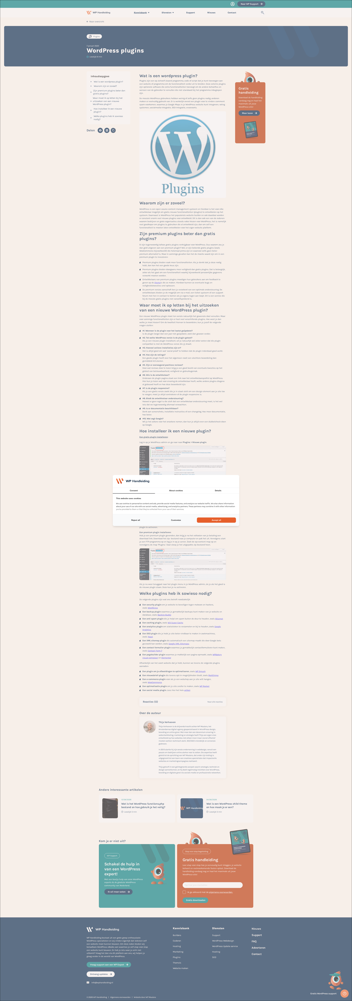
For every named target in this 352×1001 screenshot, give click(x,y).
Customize (176, 520)
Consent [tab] (134, 490)
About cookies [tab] (176, 490)
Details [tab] (218, 490)
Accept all (216, 520)
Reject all (135, 520)
